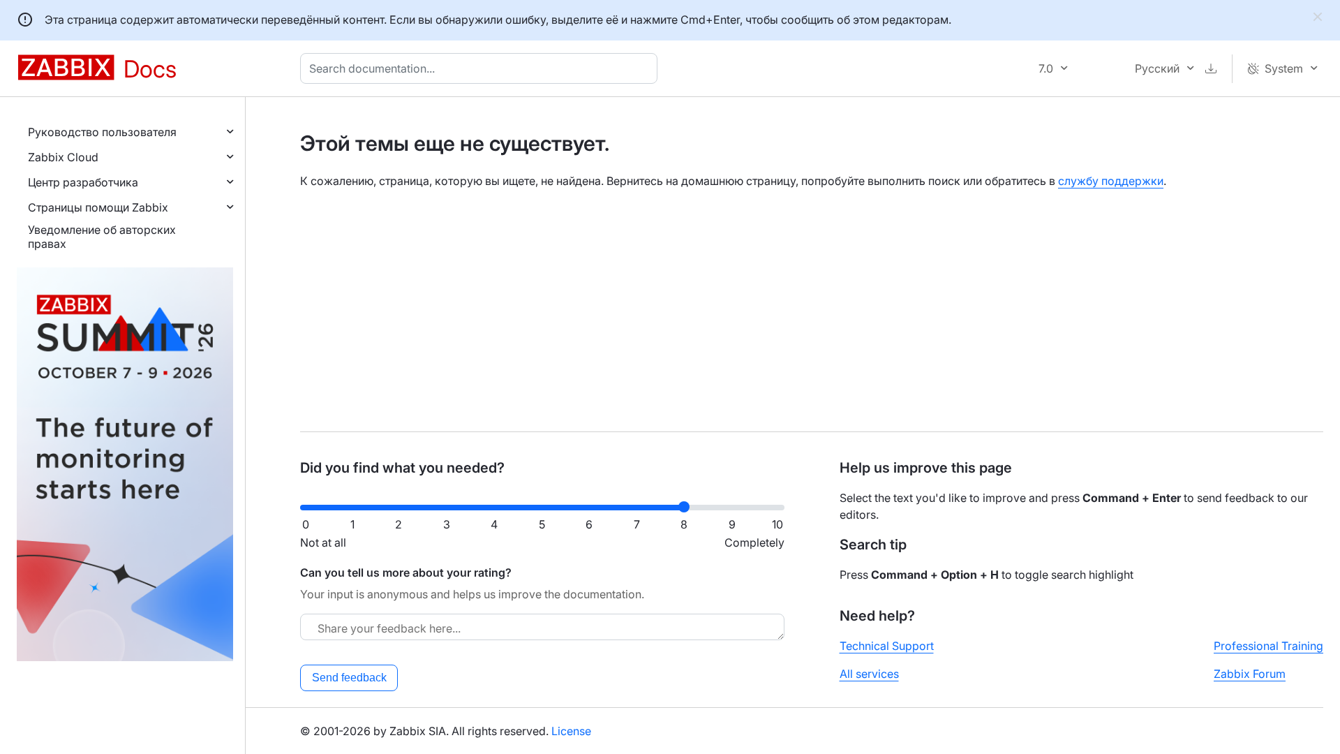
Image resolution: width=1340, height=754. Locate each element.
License (571, 731)
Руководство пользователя (102, 132)
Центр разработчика (83, 182)
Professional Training (1268, 646)
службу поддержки (1110, 181)
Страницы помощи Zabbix (98, 207)
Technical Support (887, 646)
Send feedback (349, 677)
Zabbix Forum (1250, 674)
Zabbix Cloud (63, 157)
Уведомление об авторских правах (102, 237)
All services (869, 674)
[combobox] (481, 68)
